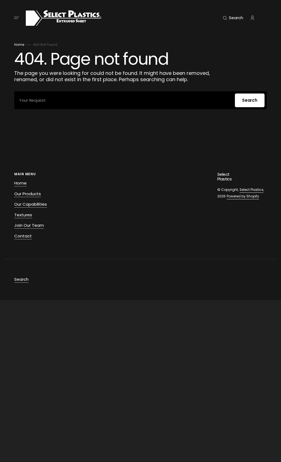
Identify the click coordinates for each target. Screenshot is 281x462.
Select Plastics (251, 189)
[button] (16, 18)
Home (19, 44)
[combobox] (140, 100)
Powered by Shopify (243, 196)
